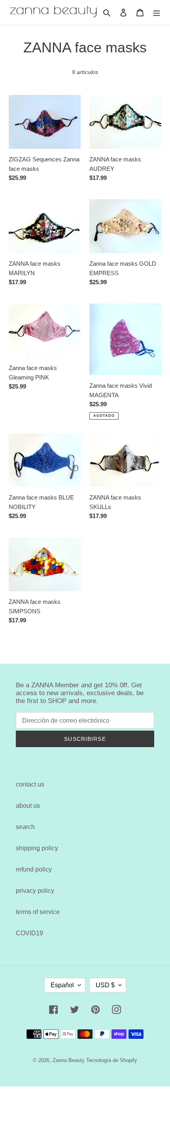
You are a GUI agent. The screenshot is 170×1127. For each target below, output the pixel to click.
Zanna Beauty (69, 1060)
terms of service (38, 912)
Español (62, 985)
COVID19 (29, 933)
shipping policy (37, 848)
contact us (30, 784)
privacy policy (35, 890)
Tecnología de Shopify (111, 1060)
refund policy (34, 869)
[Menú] (156, 12)
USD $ (105, 985)
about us (28, 805)
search (25, 827)
